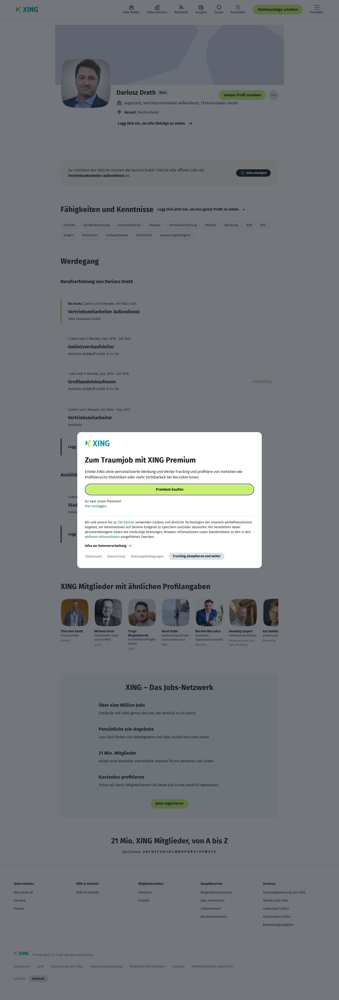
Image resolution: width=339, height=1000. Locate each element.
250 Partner (126, 522)
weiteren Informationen (102, 537)
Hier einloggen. (96, 506)
